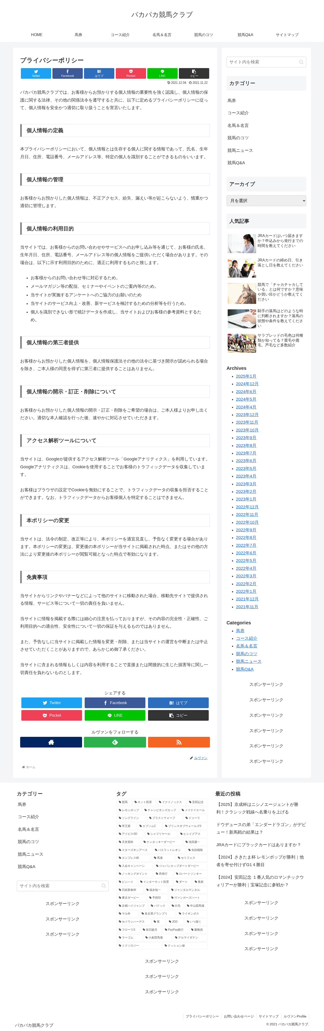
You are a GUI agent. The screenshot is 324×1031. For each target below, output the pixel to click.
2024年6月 (246, 391)
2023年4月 (246, 476)
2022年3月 (246, 576)
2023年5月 (246, 468)
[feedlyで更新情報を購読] (115, 742)
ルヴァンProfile (295, 1016)
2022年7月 (246, 545)
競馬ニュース (240, 150)
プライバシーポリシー (202, 1016)
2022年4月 (246, 568)
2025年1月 (246, 376)
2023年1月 (246, 499)
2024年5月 (246, 399)
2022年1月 (246, 591)
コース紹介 (238, 113)
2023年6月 (246, 460)
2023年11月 (247, 422)
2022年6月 (246, 553)
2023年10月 (247, 430)
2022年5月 (246, 560)
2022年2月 (246, 583)
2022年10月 (247, 522)
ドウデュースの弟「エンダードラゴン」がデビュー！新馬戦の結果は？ (261, 828)
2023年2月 (246, 491)
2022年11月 (247, 514)
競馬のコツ (238, 137)
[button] (301, 62)
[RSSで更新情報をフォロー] (179, 742)
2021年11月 (247, 606)
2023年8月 (246, 445)
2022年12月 (247, 507)
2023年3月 (246, 484)
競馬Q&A (236, 162)
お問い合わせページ (239, 1016)
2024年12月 (247, 383)
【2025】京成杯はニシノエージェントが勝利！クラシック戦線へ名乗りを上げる (257, 808)
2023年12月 (247, 414)
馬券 (231, 100)
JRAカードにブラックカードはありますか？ (258, 844)
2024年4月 (246, 407)
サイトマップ (269, 1016)
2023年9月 (246, 437)
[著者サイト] (51, 742)
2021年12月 (247, 599)
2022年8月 (246, 537)
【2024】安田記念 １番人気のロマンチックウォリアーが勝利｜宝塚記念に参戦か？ (260, 881)
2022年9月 (246, 530)
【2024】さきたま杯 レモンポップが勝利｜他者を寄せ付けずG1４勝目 (260, 861)
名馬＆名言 (238, 125)
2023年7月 (246, 453)
